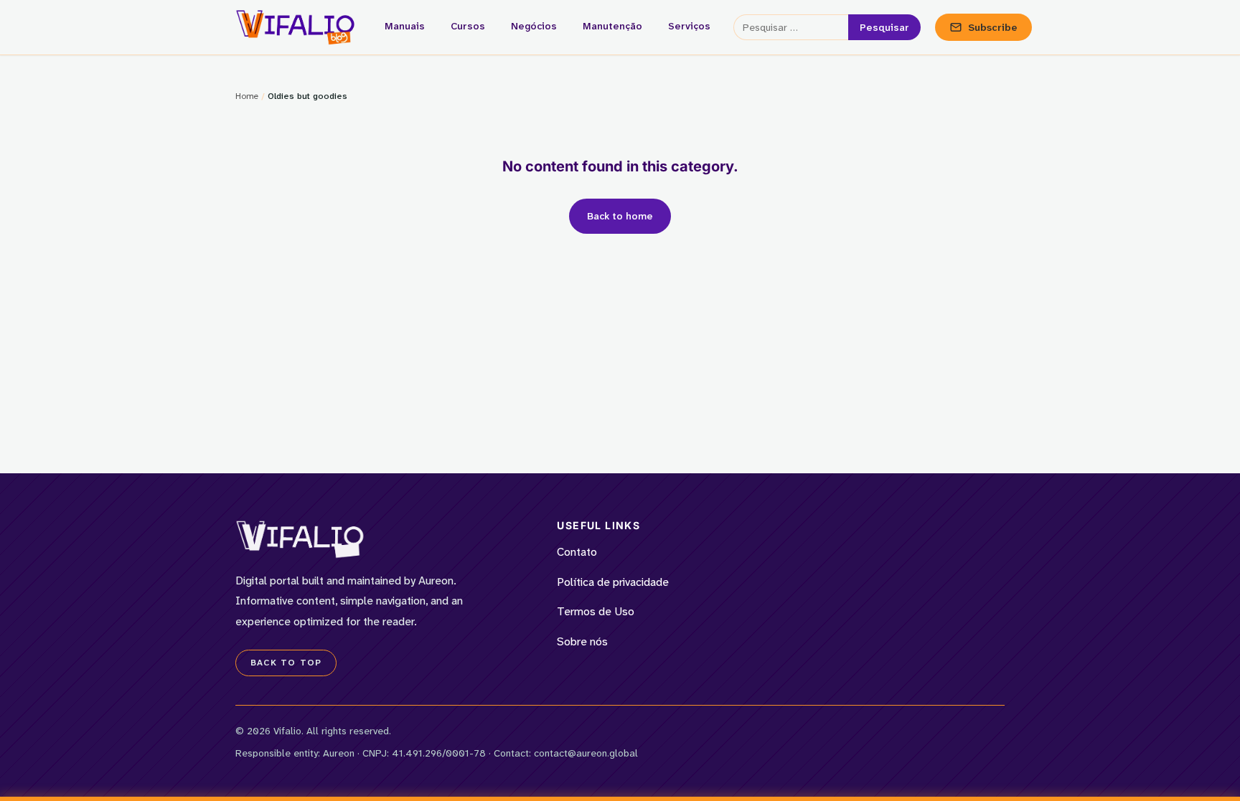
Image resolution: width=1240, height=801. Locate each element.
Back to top (285, 662)
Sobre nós (582, 641)
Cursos (468, 25)
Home (246, 96)
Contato (577, 551)
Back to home (620, 215)
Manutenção (612, 25)
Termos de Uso (595, 611)
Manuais (405, 25)
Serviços (689, 25)
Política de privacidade (613, 581)
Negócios (534, 25)
